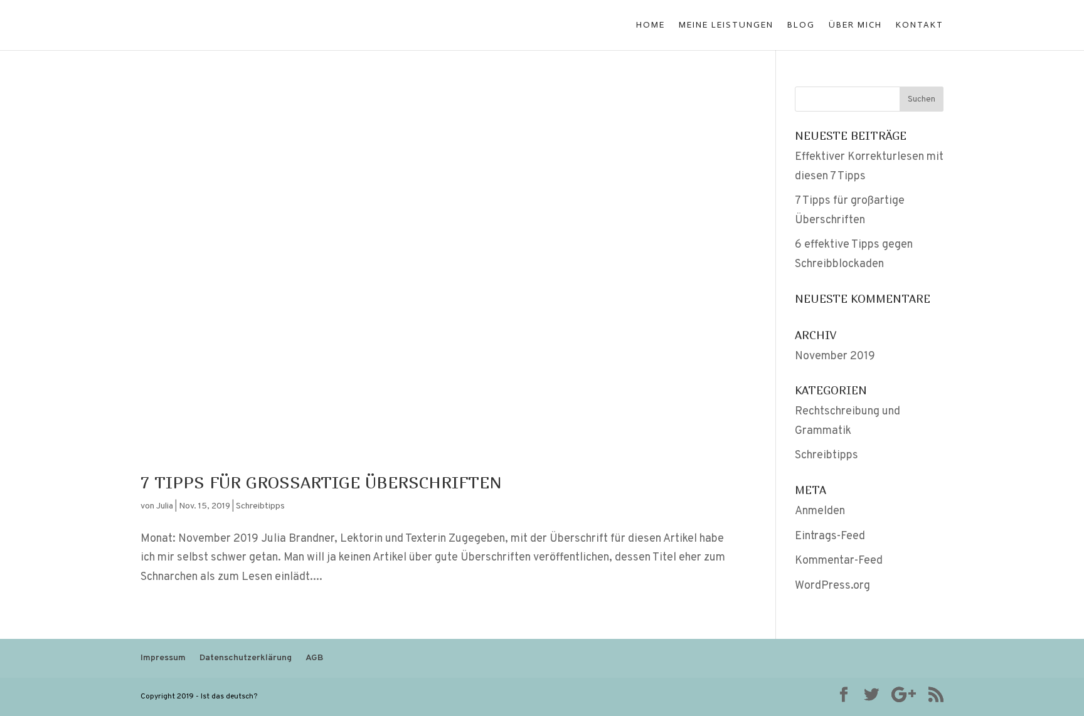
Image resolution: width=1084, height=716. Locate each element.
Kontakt (919, 25)
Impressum (163, 658)
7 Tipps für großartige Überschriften (321, 482)
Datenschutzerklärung (245, 658)
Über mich (855, 25)
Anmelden (820, 511)
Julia (164, 506)
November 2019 (835, 356)
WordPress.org (832, 586)
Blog (801, 25)
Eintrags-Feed (830, 536)
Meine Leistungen (726, 25)
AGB (314, 658)
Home (650, 25)
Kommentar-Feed (839, 561)
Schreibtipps (260, 506)
